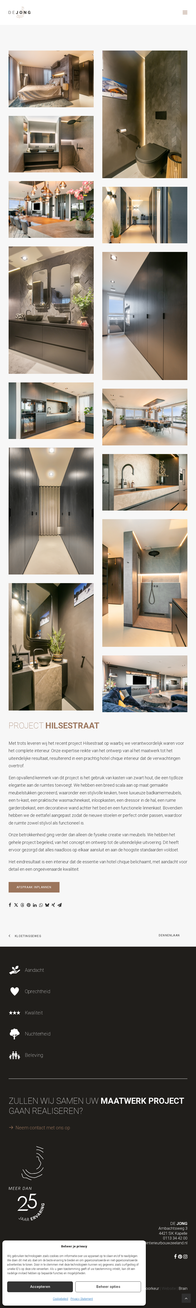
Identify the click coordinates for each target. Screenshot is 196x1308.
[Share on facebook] (10, 905)
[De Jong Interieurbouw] (19, 12)
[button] (185, 12)
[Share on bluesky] (47, 905)
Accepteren (40, 1287)
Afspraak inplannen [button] (34, 887)
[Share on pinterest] (28, 905)
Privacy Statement (82, 1299)
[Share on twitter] (16, 905)
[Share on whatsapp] (41, 905)
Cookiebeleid (60, 1299)
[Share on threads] (22, 905)
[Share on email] (59, 905)
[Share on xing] (53, 905)
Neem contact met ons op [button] (43, 1128)
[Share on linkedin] (35, 905)
